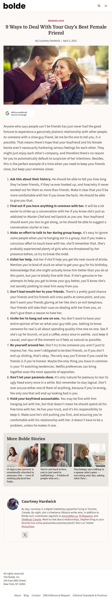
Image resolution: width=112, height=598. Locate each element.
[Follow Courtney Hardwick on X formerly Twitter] (25, 535)
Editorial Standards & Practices (90, 595)
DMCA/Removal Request (56, 595)
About (17, 595)
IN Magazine (85, 516)
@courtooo (28, 526)
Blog (26, 595)
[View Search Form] (99, 5)
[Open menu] (105, 5)
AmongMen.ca (70, 516)
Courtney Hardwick (49, 41)
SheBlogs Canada (31, 519)
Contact (36, 595)
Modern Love (56, 20)
